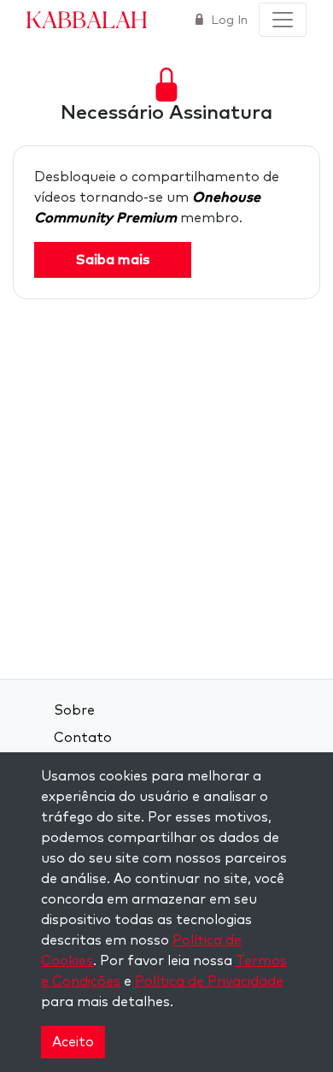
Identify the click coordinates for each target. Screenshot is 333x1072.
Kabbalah (87, 18)
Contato (83, 738)
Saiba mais (112, 260)
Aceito (73, 1042)
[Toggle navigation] (283, 20)
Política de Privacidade (209, 981)
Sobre (74, 710)
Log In (227, 21)
